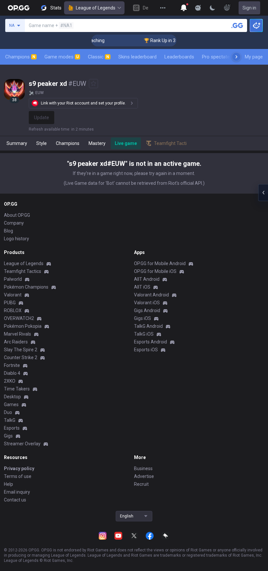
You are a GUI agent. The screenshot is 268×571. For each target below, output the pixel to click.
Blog (8, 230)
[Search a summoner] (237, 25)
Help (8, 484)
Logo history (16, 238)
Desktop (12, 396)
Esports (12, 428)
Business (143, 468)
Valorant (13, 294)
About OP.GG (17, 215)
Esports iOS (146, 349)
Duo (8, 412)
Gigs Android (147, 310)
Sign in (249, 7)
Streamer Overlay (22, 443)
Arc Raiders (16, 341)
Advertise (144, 476)
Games (11, 404)
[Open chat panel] (263, 192)
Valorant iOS (147, 302)
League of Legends (95, 7)
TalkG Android (148, 326)
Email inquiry (17, 492)
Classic (98, 57)
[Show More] (183, 7)
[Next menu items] (236, 56)
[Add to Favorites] (93, 83)
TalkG (9, 420)
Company (14, 223)
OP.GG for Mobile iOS (155, 271)
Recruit (141, 484)
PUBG (10, 302)
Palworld (13, 279)
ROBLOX (13, 310)
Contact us (15, 499)
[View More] (162, 7)
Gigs (8, 435)
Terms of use (17, 476)
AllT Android (146, 279)
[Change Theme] (212, 7)
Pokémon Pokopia (23, 326)
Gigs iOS (142, 318)
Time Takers (17, 388)
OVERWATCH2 (19, 318)
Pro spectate (216, 57)
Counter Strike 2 (20, 357)
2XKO (9, 381)
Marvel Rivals (17, 334)
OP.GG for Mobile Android (160, 263)
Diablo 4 (12, 373)
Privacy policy (19, 468)
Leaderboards (179, 57)
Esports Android (150, 341)
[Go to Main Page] (18, 8)
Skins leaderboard (137, 57)
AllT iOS (142, 287)
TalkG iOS (144, 334)
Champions (20, 57)
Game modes (61, 57)
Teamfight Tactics (22, 271)
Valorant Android (151, 294)
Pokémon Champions (26, 287)
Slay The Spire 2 (20, 349)
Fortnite (12, 365)
